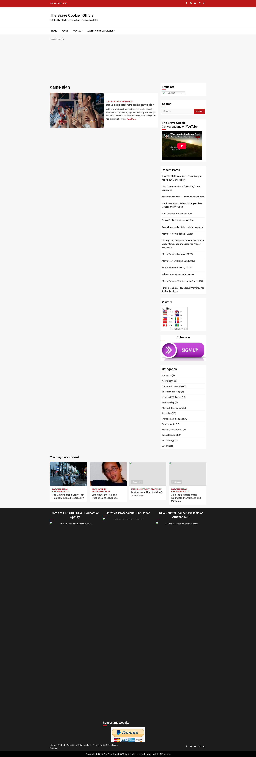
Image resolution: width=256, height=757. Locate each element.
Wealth (166, 445)
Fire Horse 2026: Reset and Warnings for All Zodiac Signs (183, 289)
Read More (131, 119)
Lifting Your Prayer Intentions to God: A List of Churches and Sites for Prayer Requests (183, 244)
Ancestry (167, 375)
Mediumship (168, 402)
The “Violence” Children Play (177, 213)
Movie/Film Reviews (172, 407)
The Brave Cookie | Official (72, 15)
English (171, 93)
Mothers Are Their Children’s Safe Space (183, 196)
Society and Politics (172, 429)
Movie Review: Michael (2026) (177, 233)
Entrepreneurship (171, 391)
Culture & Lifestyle (172, 386)
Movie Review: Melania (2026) (177, 254)
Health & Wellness (113, 101)
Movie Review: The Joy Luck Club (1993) (182, 281)
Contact (77, 31)
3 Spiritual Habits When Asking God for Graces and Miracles (182, 205)
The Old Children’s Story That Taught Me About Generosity (181, 178)
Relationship (127, 101)
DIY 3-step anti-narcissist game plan (77, 110)
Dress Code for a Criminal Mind (178, 220)
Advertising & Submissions (101, 31)
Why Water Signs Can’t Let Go (178, 274)
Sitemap (53, 748)
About (65, 31)
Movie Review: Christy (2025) (177, 267)
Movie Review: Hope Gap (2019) (178, 260)
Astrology (167, 380)
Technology (168, 440)
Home (54, 31)
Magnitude (152, 754)
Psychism (167, 413)
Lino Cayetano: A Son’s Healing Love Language (181, 188)
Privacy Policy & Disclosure (105, 745)
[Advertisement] (128, 63)
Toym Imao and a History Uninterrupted (182, 227)
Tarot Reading (169, 434)
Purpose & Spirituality (173, 418)
